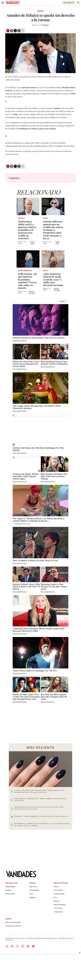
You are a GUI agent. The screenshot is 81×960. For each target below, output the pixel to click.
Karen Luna (33, 242)
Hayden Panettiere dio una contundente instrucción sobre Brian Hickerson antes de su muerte (38, 808)
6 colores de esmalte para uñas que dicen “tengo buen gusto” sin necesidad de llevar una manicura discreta (39, 791)
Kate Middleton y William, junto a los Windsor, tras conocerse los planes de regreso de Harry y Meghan (41, 824)
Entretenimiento (25, 270)
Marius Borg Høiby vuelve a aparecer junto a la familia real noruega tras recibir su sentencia (27, 230)
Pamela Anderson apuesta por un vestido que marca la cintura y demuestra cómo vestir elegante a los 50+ (53, 230)
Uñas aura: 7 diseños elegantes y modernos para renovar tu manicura (41, 816)
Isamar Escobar (32, 292)
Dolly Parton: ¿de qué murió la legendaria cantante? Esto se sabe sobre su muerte (27, 280)
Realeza (41, 11)
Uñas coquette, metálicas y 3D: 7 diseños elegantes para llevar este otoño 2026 (40, 799)
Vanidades (45, 25)
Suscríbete (68, 2)
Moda (45, 218)
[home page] (12, 2)
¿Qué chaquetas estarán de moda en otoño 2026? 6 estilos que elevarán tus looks (53, 279)
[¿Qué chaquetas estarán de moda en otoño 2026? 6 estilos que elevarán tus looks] (53, 259)
